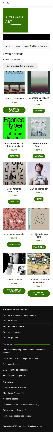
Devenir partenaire (11, 364)
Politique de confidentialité (14, 410)
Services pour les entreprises (15, 370)
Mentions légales (10, 399)
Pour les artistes (10, 321)
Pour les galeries (10, 338)
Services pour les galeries (14, 376)
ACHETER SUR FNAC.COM (14, 291)
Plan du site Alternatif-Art (14, 393)
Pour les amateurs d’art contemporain (19, 315)
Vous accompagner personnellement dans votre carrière (24, 351)
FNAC (39, 199)
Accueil (8, 46)
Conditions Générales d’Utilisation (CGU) (21, 405)
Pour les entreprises (11, 332)
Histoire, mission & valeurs (14, 387)
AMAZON (38, 111)
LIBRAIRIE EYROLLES (14, 110)
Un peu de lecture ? (22, 46)
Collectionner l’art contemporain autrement (21, 358)
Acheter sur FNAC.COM (38, 293)
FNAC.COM (14, 244)
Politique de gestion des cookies (17, 416)
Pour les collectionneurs (13, 326)
